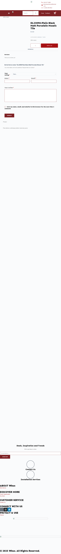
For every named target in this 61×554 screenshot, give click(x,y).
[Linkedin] (9, 509)
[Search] (35, 13)
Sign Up (5, 456)
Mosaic (40, 37)
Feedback (47, 13)
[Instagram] (5, 509)
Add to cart (49, 45)
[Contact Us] (30, 464)
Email (33, 78)
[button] (9, 13)
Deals (42, 13)
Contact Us (30, 469)
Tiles (43, 37)
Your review (9, 87)
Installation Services (30, 479)
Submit (9, 115)
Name (7, 78)
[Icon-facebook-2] (2, 509)
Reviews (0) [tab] (30, 49)
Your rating (7, 74)
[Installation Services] (30, 474)
